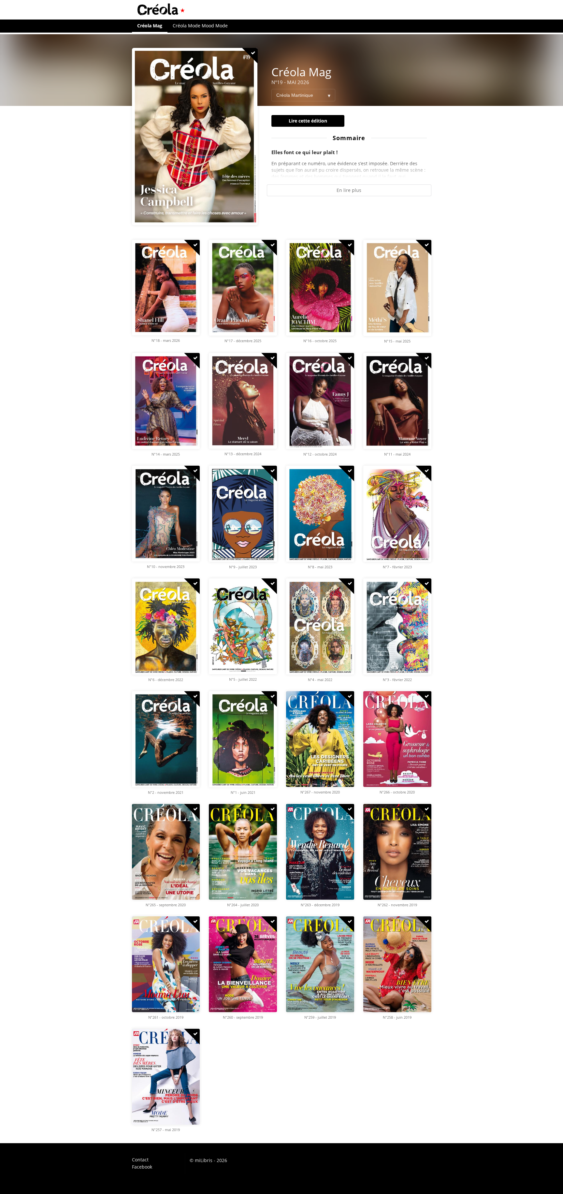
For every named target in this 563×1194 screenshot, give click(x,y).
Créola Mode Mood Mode (200, 25)
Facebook (142, 1167)
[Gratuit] (250, 56)
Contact (140, 1160)
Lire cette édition (308, 121)
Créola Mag (149, 25)
